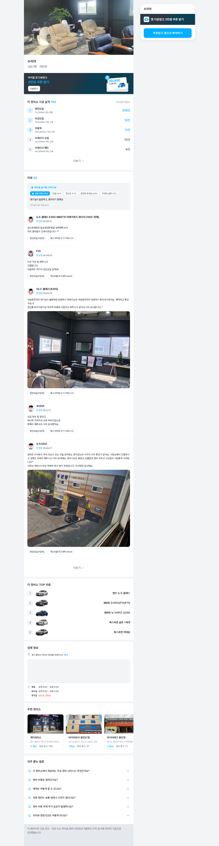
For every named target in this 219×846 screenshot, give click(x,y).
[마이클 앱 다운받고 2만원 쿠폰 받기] (78, 83)
